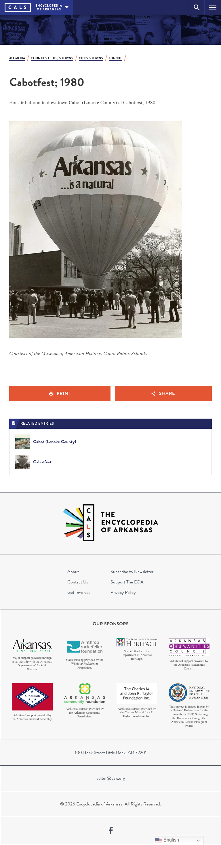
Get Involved (79, 592)
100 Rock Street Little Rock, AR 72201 (110, 752)
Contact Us (77, 582)
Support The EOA (127, 582)
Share (167, 393)
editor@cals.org (110, 778)
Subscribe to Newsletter (131, 571)
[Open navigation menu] (213, 7)
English (170, 839)
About (73, 571)
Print (64, 393)
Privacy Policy (123, 592)
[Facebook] (111, 830)
